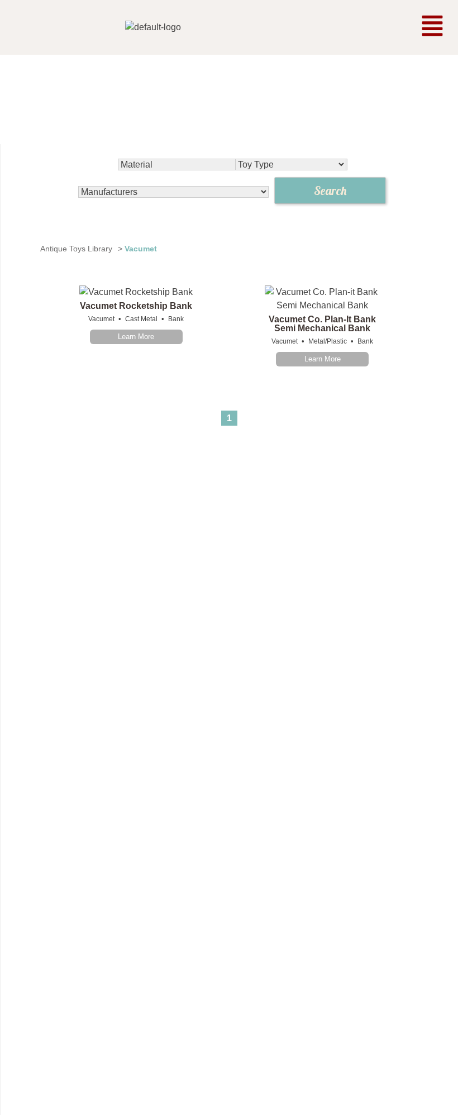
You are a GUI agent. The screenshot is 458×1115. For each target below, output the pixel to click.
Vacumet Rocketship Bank (136, 306)
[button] (432, 27)
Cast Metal (141, 319)
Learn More (136, 336)
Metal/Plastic (327, 341)
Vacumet (101, 319)
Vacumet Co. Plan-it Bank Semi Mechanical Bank (322, 324)
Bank (176, 319)
